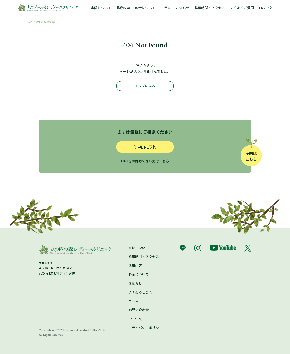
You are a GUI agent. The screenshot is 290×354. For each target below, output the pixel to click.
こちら (164, 160)
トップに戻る (145, 85)
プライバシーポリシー (143, 330)
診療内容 (123, 7)
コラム (165, 7)
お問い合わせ (138, 309)
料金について (145, 7)
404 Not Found (45, 21)
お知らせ (182, 7)
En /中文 (265, 7)
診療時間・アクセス (209, 7)
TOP (29, 21)
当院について (101, 7)
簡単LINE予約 (145, 147)
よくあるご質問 (242, 7)
